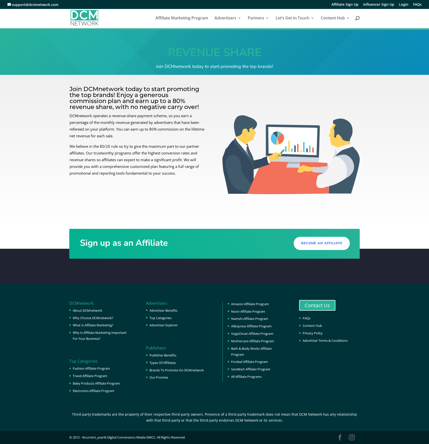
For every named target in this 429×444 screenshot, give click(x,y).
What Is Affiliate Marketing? (93, 325)
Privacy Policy (313, 333)
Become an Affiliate (321, 243)
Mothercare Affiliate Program (252, 341)
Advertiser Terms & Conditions (325, 340)
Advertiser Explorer (163, 325)
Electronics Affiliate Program (93, 391)
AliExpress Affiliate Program (251, 326)
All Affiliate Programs (246, 376)
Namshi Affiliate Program (249, 318)
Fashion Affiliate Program (91, 368)
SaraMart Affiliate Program (250, 369)
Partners (256, 18)
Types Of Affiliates (162, 362)
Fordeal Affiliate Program (249, 361)
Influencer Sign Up (378, 5)
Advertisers (225, 18)
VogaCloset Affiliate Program (252, 333)
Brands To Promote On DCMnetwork (176, 370)
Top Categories (160, 318)
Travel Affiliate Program (90, 376)
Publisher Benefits (162, 355)
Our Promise (158, 377)
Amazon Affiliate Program (250, 304)
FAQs (417, 5)
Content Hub (333, 18)
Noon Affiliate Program (248, 311)
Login (403, 5)
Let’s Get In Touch (292, 18)
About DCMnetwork (87, 310)
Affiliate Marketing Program (181, 18)
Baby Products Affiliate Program (96, 383)
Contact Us (317, 305)
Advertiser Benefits (163, 310)
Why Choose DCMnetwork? (93, 318)
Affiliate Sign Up (344, 5)
